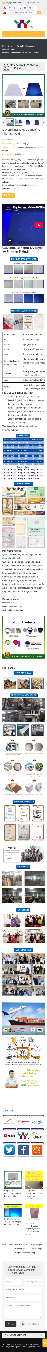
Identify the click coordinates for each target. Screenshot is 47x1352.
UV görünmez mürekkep (25, 1252)
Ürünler (11, 46)
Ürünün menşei (9, 143)
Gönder (11, 1324)
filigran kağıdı (36, 1245)
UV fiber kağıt (21, 1249)
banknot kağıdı (21, 1245)
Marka (5, 139)
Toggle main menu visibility (40, 34)
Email (8, 194)
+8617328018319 (32, 3)
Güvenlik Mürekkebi (25, 46)
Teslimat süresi (9, 147)
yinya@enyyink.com (13, 3)
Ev (3, 46)
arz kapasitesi (8, 154)
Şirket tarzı (8, 1110)
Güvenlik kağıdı (36, 1249)
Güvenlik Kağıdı (8, 49)
